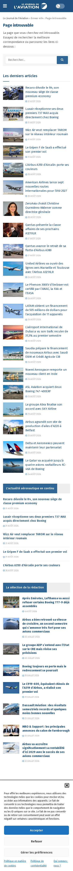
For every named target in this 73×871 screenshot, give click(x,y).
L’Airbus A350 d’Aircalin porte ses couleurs (31, 565)
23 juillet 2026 (31, 718)
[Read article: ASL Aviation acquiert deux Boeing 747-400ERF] (13, 392)
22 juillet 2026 (31, 761)
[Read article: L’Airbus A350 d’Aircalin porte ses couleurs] (13, 170)
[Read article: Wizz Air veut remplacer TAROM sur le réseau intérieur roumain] (13, 135)
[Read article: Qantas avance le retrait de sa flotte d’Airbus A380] (13, 251)
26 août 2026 (34, 277)
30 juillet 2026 (32, 637)
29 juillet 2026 (31, 675)
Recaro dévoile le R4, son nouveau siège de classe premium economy (42, 92)
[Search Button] (62, 60)
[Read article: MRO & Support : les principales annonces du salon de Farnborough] (11, 730)
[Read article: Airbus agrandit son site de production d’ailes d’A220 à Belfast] (13, 427)
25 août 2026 (34, 396)
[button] (67, 785)
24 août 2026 (34, 474)
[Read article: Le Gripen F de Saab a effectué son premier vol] (13, 152)
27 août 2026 (34, 238)
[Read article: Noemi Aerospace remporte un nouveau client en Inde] (13, 375)
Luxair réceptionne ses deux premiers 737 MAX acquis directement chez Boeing (44, 113)
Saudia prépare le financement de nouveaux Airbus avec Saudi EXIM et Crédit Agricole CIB (46, 352)
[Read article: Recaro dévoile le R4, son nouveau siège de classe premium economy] (13, 93)
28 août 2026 (34, 174)
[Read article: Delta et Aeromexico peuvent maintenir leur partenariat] (13, 448)
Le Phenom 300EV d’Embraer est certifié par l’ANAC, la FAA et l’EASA (46, 289)
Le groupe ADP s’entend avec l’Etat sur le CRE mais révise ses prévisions (45, 649)
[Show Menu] (5, 6)
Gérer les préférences (37, 852)
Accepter (36, 830)
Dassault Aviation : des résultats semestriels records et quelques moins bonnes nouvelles (44, 709)
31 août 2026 (34, 101)
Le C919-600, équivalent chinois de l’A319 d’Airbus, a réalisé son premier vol (45, 688)
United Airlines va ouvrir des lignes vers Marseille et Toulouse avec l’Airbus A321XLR (47, 268)
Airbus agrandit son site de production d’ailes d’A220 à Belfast (43, 426)
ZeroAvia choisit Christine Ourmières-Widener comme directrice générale (43, 208)
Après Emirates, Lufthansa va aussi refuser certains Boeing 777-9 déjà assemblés (46, 602)
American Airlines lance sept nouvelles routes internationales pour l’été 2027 (46, 186)
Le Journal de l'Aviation (15, 18)
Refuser (36, 841)
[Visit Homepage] (31, 6)
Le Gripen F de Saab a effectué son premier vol (35, 552)
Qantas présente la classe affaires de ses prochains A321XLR (43, 229)
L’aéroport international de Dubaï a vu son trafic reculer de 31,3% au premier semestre (46, 331)
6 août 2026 (30, 611)
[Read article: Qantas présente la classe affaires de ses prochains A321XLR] (13, 230)
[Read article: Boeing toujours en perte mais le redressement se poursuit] (11, 670)
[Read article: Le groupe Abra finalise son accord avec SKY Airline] (13, 409)
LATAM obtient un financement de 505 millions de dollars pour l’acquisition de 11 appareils (46, 310)
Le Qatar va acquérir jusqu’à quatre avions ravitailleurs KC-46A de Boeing (45, 465)
